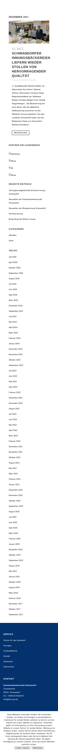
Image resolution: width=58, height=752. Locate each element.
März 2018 (13, 593)
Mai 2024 (13, 322)
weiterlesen (20, 133)
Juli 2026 (12, 257)
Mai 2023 (13, 381)
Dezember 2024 (16, 306)
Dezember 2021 (16, 446)
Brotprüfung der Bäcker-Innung (22, 219)
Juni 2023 (13, 376)
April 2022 (13, 430)
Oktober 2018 (15, 582)
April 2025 (13, 295)
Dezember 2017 (16, 604)
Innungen (7, 645)
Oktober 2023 (15, 360)
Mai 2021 (13, 468)
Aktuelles (33, 80)
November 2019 (16, 549)
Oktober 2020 (15, 501)
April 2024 (13, 327)
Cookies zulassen (22, 748)
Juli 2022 (12, 414)
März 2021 (13, 474)
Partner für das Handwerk (14, 640)
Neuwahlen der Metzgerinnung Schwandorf (27, 208)
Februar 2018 (15, 598)
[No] (54, 731)
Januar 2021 (14, 484)
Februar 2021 (15, 479)
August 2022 (14, 408)
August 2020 (14, 511)
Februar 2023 (15, 392)
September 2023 (16, 365)
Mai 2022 (13, 425)
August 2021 (14, 463)
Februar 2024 (15, 338)
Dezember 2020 (16, 490)
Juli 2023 (12, 371)
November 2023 (16, 354)
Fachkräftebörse (10, 651)
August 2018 (14, 587)
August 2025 (14, 278)
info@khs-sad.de (10, 699)
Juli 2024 (12, 316)
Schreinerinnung (16, 214)
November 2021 (16, 452)
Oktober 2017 (15, 609)
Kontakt (6, 656)
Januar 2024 (14, 343)
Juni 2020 (13, 522)
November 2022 (16, 403)
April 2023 (13, 387)
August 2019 (14, 566)
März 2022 (13, 436)
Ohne (11, 241)
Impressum (8, 661)
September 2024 (16, 311)
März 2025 (13, 300)
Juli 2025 (12, 284)
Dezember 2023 (16, 349)
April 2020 (13, 528)
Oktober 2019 (15, 555)
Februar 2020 (15, 539)
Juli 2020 (12, 517)
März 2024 (13, 333)
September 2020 (16, 506)
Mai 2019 (13, 571)
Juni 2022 (13, 419)
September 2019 (16, 560)
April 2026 (13, 262)
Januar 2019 (14, 576)
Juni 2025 (13, 289)
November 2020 (16, 495)
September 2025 (16, 273)
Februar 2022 (15, 441)
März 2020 (13, 533)
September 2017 (16, 614)
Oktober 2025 (15, 268)
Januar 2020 (14, 544)
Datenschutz (8, 667)
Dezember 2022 (16, 398)
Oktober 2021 (15, 457)
